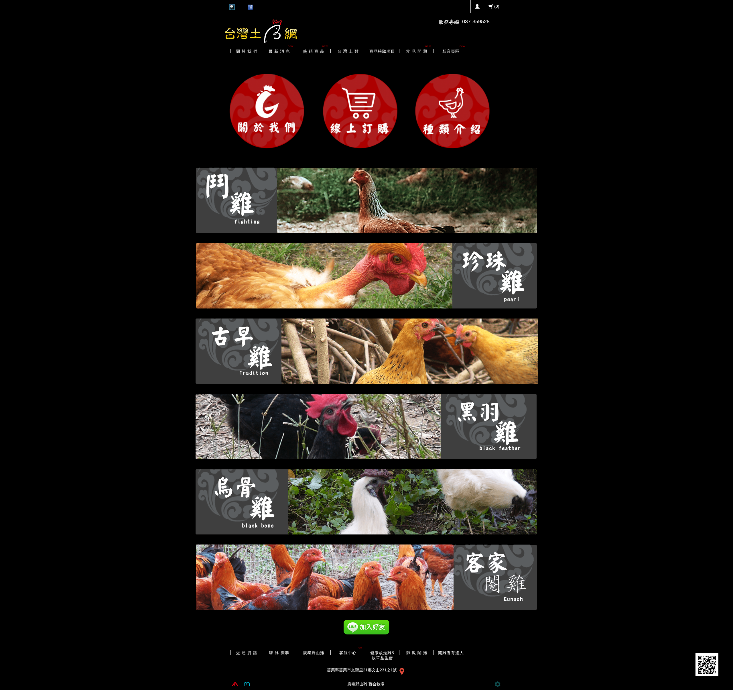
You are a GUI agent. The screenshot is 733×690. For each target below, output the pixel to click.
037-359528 (476, 21)
